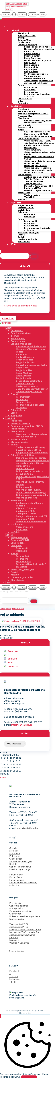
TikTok (12, 981)
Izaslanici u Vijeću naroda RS (24, 932)
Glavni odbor (15, 913)
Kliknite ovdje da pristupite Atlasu (20, 305)
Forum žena (15, 877)
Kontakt (13, 864)
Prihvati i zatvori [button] (29, 1076)
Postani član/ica (16, 951)
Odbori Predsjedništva (20, 866)
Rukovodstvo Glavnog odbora (24, 916)
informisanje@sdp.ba (21, 724)
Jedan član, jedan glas (20, 861)
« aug (3, 777)
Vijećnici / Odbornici (19, 943)
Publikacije (14, 856)
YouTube (12, 658)
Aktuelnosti (5, 635)
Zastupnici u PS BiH (19, 924)
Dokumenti (14, 853)
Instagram (13, 666)
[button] (6, 14)
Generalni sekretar (18, 905)
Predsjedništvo (16, 908)
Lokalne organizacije (19, 869)
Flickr (10, 662)
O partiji (13, 848)
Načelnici (14, 940)
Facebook (13, 651)
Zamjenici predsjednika (20, 911)
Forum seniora (16, 880)
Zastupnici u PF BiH (19, 927)
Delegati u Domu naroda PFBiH (25, 929)
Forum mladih (16, 874)
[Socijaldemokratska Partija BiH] (5, 19)
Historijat (13, 850)
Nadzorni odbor (17, 919)
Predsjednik (15, 903)
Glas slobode (15, 858)
